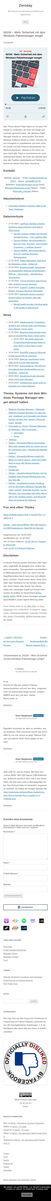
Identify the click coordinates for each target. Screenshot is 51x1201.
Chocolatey (19, 433)
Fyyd (5, 960)
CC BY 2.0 (13, 548)
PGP (13, 181)
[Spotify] (25, 921)
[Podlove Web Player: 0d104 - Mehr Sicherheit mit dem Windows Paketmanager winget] (25, 83)
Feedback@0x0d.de (38, 178)
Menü (25, 22)
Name (6, 863)
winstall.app (13, 470)
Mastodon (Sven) (10, 953)
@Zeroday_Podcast (22, 191)
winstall (18, 423)
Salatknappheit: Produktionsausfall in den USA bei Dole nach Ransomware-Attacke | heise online (27, 325)
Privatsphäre (19, 616)
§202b (6, 596)
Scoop (16, 436)
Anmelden (7, 1170)
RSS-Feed (7, 947)
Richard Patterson (26, 548)
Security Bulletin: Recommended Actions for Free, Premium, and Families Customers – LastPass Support (30, 243)
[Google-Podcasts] (16, 921)
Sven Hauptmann (23, 715)
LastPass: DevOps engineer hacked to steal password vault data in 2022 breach (26, 227)
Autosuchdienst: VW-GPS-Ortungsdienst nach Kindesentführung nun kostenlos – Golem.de (27, 369)
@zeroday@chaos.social (27, 184)
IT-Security (33, 613)
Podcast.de (8, 1163)
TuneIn (6, 1167)
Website (7, 884)
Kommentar (9, 831)
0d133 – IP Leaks (19, 1127)
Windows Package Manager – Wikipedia (26, 409)
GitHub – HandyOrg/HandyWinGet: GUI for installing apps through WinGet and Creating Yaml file (27, 476)
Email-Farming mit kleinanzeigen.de (18, 980)
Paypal (27, 1018)
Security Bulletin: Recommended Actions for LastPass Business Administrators (30, 253)
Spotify (6, 1160)
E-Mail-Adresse (10, 873)
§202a (38, 593)
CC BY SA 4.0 (31, 541)
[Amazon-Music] (34, 921)
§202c (13, 596)
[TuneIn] (25, 928)
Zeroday (25, 5)
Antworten (7, 705)
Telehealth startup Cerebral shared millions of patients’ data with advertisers (26, 297)
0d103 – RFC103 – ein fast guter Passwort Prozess (13, 641)
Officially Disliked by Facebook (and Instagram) (22, 977)
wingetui (12, 439)
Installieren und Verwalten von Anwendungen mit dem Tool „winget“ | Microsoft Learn (27, 419)
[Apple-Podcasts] (7, 921)
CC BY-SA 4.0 (25, 1103)
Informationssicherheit (19, 613)
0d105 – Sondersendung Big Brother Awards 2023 (37, 641)
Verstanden (27, 1195)
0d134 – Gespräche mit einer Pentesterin (27, 1123)
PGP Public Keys (10, 984)
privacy (10, 616)
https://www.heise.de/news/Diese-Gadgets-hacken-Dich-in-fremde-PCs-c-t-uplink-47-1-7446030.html (24, 795)
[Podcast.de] (16, 928)
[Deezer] (43, 921)
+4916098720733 (33, 181)
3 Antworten (8, 42)
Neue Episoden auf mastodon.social (19, 1180)
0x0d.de (16, 178)
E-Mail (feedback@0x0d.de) (14, 950)
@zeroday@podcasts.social (17, 188)
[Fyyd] (7, 928)
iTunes (6, 1153)
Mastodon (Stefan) (11, 957)
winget (9, 620)
